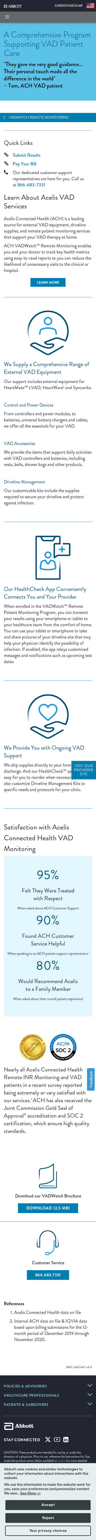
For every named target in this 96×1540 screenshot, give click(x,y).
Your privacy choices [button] (48, 1531)
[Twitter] (48, 1440)
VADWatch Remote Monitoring (38, 117)
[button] (88, 17)
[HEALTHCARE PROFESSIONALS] (90, 1394)
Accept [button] (48, 1505)
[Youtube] (57, 1440)
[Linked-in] (66, 1440)
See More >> (30, 1493)
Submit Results (26, 155)
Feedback (90, 1079)
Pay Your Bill (24, 164)
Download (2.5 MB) (48, 1208)
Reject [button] (48, 1518)
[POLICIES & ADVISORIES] (90, 1385)
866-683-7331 (31, 185)
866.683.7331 (48, 1275)
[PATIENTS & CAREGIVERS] (90, 1403)
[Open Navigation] (6, 117)
